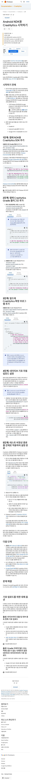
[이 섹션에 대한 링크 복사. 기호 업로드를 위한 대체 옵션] (6, 600)
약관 (2, 774)
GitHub (2, 716)
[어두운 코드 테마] (25, 166)
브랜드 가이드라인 (5, 747)
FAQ (2, 749)
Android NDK (13, 51)
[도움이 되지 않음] (13, 15)
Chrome (3, 761)
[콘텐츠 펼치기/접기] (12, 33)
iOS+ (10, 48)
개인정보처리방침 (8, 774)
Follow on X (3, 727)
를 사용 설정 (16, 159)
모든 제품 (3, 768)
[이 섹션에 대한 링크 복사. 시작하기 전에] (17, 85)
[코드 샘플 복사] (27, 166)
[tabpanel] (17, 231)
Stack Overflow (4, 740)
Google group (4, 742)
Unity (11, 54)
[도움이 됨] (11, 15)
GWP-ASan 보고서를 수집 (15, 545)
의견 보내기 (7, 17)
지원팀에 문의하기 (5, 738)
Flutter (22, 51)
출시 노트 (3, 745)
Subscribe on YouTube (6, 729)
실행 (25, 11)
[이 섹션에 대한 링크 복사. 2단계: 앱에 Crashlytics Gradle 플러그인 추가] (25, 201)
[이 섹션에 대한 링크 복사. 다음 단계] (13, 542)
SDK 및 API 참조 (4, 709)
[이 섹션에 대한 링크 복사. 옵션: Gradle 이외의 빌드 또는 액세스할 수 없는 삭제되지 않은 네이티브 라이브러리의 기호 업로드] (7, 655)
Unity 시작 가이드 (13, 79)
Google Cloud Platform (6, 766)
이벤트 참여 (3, 731)
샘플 (2, 711)
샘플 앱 (7, 92)
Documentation (6, 6)
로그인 (27, 1)
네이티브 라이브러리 (16, 61)
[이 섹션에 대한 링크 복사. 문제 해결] (13, 581)
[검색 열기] (21, 2)
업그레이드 (18, 251)
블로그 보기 (3, 722)
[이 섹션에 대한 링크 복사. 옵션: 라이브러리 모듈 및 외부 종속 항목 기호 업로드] (19, 619)
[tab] (10, 215)
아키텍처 (19, 357)
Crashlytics (18, 6)
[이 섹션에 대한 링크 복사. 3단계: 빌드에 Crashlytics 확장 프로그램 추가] (11, 304)
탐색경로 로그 (13, 98)
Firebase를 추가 (10, 90)
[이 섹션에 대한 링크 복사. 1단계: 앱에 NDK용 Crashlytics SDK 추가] (25, 140)
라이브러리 (3, 713)
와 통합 (11, 568)
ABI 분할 (20, 360)
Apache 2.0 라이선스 (5, 693)
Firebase (5, 11)
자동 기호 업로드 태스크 (11, 637)
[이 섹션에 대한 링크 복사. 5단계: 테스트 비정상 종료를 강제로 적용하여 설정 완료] (6, 448)
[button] (15, 191)
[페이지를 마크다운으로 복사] (9, 29)
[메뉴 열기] (2, 1)
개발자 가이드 (4, 706)
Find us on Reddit (5, 724)
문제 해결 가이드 (16, 587)
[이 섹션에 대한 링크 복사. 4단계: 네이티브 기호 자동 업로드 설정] (15, 374)
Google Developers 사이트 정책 (7, 694)
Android (18, 48)
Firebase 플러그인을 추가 (15, 222)
